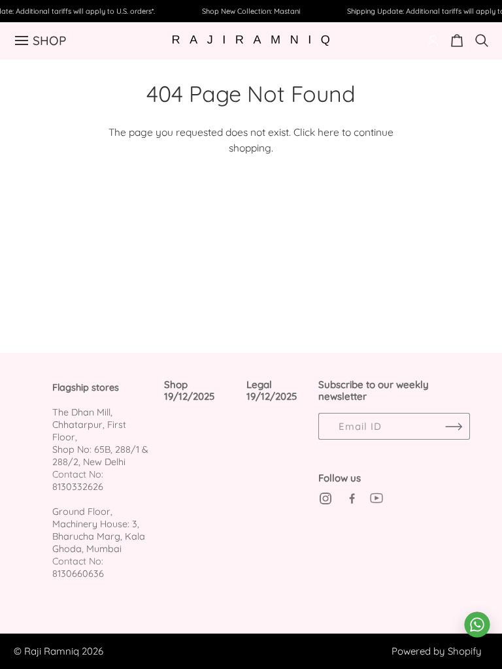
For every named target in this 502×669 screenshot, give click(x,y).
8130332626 (77, 487)
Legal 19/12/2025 (271, 391)
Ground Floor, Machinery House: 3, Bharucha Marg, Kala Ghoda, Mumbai (98, 530)
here (328, 132)
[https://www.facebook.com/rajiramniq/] (351, 498)
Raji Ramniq (51, 651)
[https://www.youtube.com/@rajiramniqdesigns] (376, 498)
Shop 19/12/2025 (189, 391)
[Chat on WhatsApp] (477, 625)
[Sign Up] (453, 426)
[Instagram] (325, 498)
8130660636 (78, 573)
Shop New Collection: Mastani (251, 11)
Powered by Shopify (437, 651)
